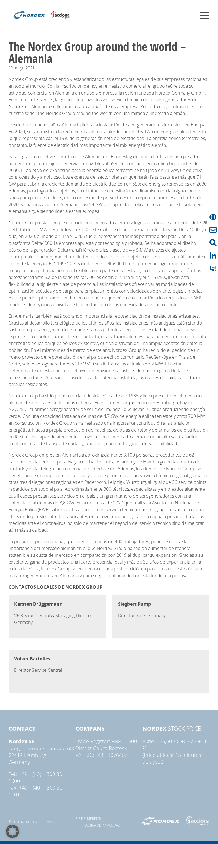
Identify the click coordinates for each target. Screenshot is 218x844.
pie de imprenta (89, 818)
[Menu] (204, 15)
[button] (12, 831)
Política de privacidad (101, 825)
